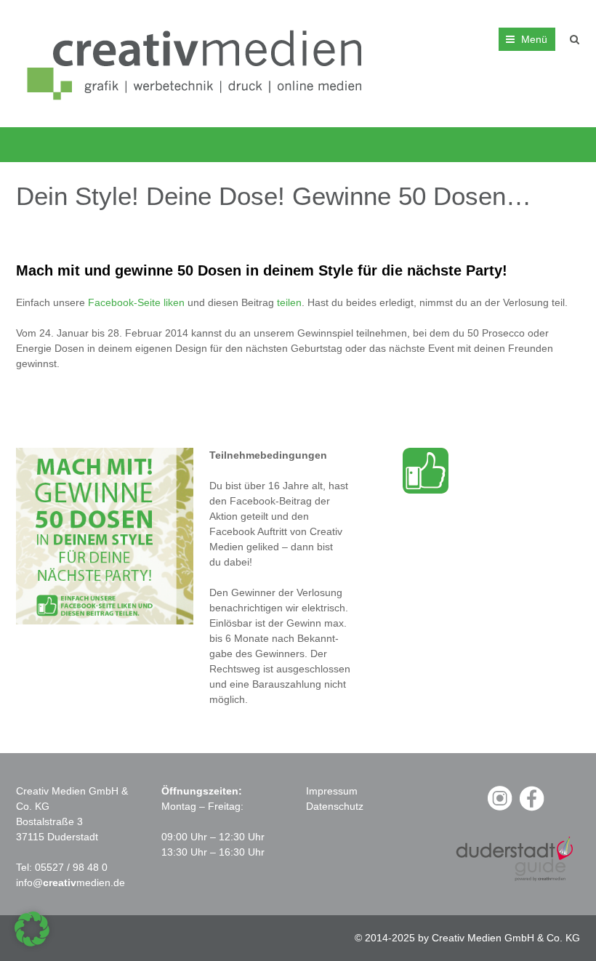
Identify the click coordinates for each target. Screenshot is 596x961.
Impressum (332, 791)
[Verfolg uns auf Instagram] (499, 809)
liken (174, 302)
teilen (289, 302)
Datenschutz (334, 806)
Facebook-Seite (124, 302)
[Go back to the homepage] (199, 63)
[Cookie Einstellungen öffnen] (32, 943)
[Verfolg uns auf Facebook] (531, 809)
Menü (534, 39)
